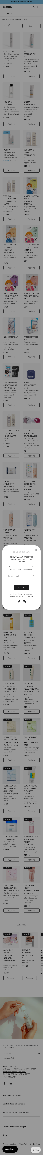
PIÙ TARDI (21, 588)
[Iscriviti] (32, 576)
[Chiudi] (36, 550)
